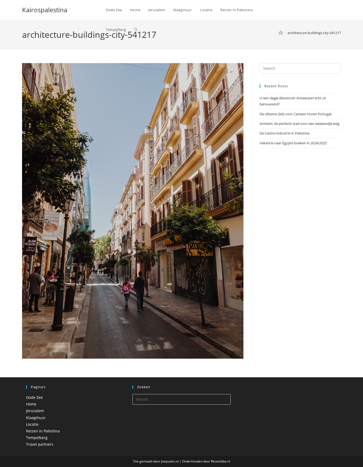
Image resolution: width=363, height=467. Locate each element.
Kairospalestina (44, 9)
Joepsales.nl (170, 461)
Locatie (32, 424)
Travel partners (39, 444)
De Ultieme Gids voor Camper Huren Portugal (295, 114)
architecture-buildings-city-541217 (314, 32)
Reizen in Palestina (43, 430)
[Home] (280, 32)
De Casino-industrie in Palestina (284, 133)
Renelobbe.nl (220, 461)
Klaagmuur (36, 417)
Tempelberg (37, 437)
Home (31, 404)
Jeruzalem (35, 410)
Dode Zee (34, 397)
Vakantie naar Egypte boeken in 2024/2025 (293, 143)
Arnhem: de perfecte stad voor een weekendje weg (299, 123)
